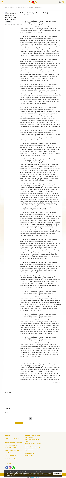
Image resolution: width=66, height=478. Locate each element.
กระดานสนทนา (9, 7)
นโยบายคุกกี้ (12, 475)
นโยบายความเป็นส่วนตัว (38, 473)
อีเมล (7, 412)
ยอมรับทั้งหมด (57, 473)
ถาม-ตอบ (18, 7)
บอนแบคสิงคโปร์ (29, 455)
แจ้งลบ (22, 18)
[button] (59, 2)
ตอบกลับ (19, 423)
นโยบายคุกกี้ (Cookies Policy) (32, 447)
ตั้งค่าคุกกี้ (49, 473)
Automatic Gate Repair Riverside (32, 7)
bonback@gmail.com (15, 459)
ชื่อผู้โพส (8, 408)
